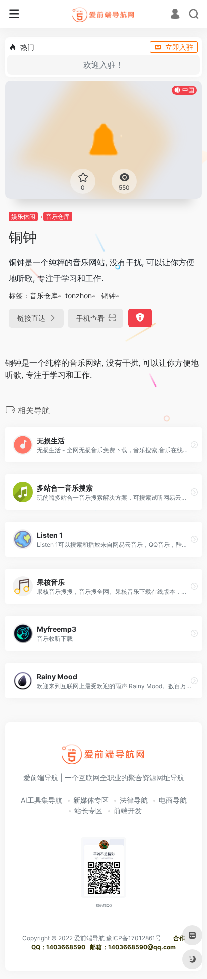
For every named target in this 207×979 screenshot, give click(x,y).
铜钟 (108, 295)
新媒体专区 (91, 800)
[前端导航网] (103, 14)
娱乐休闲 (23, 216)
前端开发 (128, 810)
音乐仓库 (58, 216)
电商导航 (173, 800)
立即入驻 (179, 47)
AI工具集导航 (41, 800)
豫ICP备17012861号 (133, 938)
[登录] (175, 15)
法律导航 (134, 800)
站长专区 (88, 810)
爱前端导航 (89, 938)
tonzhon (78, 295)
